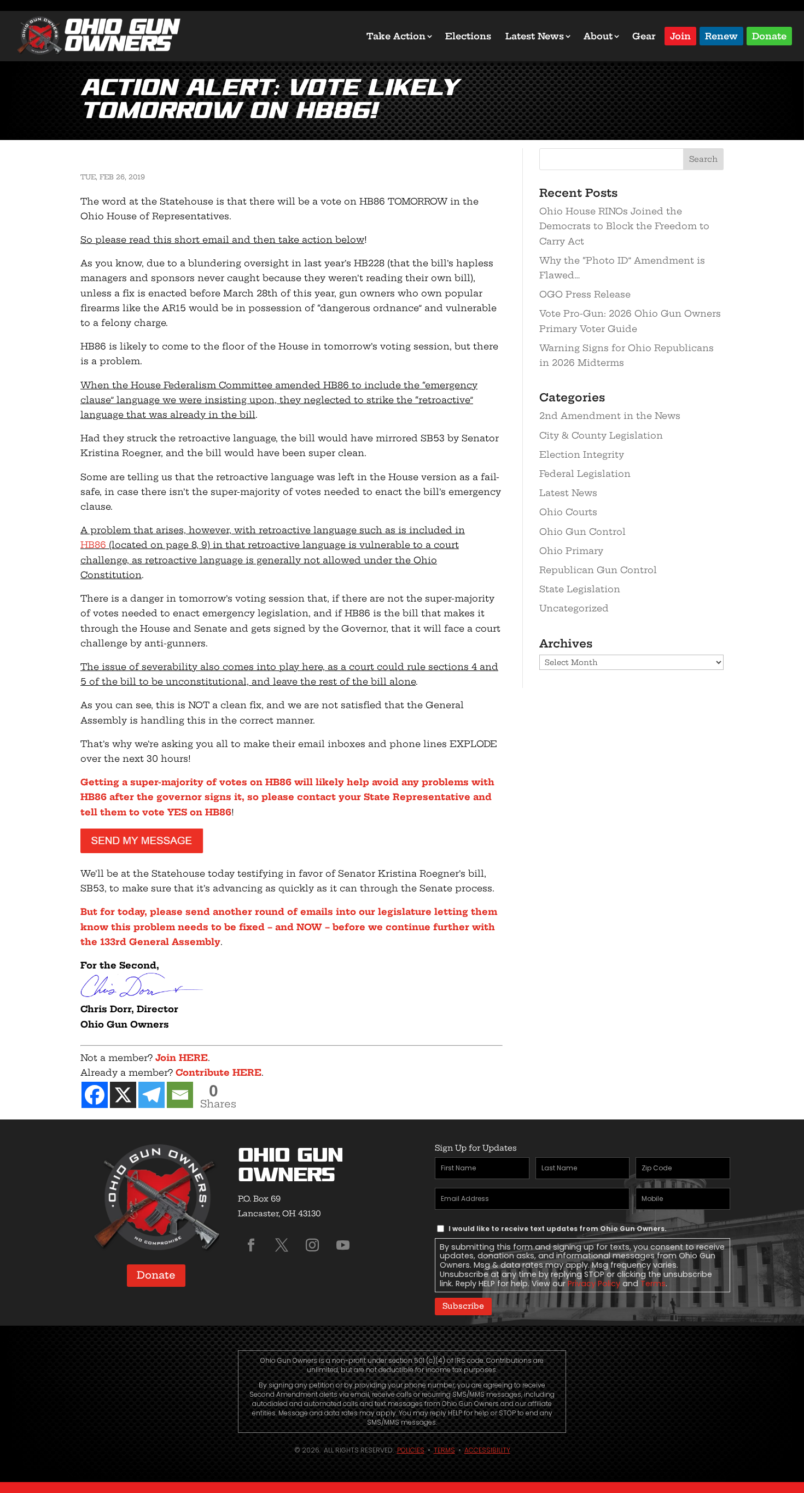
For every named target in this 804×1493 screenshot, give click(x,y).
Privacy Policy (594, 1283)
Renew (721, 35)
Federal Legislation (585, 473)
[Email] (180, 1095)
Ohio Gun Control (582, 531)
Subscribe (463, 1306)
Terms (653, 1283)
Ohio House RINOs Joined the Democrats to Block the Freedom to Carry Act (624, 226)
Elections (468, 36)
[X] (123, 1095)
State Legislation (579, 589)
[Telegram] (151, 1095)
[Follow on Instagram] (312, 1245)
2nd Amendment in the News (609, 415)
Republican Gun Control (598, 569)
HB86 (93, 544)
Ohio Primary (571, 550)
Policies (410, 1450)
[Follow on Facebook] (251, 1245)
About (598, 36)
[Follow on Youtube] (343, 1245)
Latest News (534, 36)
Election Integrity (581, 454)
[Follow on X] (282, 1245)
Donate (769, 35)
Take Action (396, 36)
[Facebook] (94, 1095)
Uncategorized (574, 608)
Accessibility (487, 1450)
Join (680, 35)
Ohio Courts (568, 511)
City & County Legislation (601, 435)
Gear (644, 36)
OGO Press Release (585, 294)
